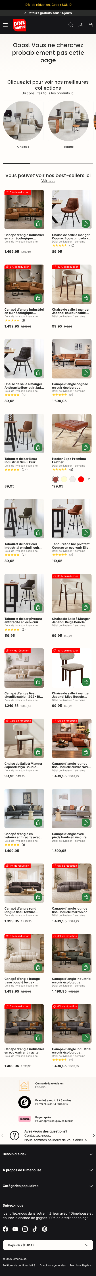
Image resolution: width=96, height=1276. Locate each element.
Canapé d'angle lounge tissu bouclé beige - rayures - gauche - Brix (22, 982)
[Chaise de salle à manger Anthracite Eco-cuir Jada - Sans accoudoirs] (24, 358)
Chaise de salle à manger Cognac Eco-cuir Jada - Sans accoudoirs (71, 238)
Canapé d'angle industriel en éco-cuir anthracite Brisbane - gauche (24, 1052)
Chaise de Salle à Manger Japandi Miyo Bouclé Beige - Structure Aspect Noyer (23, 769)
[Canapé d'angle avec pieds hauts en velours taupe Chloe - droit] (72, 808)
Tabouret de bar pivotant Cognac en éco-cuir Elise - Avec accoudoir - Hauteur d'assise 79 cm (71, 549)
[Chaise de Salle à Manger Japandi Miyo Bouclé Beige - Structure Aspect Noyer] (24, 738)
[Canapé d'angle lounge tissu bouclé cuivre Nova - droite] (72, 738)
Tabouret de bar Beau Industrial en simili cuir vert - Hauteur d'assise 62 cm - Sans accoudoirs (24, 549)
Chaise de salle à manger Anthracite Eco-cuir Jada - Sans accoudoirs (23, 387)
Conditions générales (53, 1265)
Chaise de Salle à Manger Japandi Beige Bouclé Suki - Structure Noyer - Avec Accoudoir (71, 624)
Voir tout (48, 180)
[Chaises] (23, 121)
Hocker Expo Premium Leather (69, 460)
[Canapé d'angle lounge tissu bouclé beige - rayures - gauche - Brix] (24, 953)
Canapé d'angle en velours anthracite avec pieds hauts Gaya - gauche (22, 839)
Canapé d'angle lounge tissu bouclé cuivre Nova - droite (71, 767)
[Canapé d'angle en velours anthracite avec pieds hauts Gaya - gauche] (24, 808)
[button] (91, 25)
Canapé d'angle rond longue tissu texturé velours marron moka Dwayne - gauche (20, 913)
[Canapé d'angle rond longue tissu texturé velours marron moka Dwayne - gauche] (24, 883)
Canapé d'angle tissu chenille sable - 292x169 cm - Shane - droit (23, 696)
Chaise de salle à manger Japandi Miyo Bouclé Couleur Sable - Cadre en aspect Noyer (71, 698)
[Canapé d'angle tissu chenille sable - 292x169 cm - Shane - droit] (24, 668)
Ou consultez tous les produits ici (48, 93)
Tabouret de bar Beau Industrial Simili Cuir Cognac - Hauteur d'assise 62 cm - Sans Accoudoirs (21, 465)
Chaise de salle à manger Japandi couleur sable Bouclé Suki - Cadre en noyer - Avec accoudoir (71, 314)
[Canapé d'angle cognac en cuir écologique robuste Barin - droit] (72, 358)
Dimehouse (19, 1258)
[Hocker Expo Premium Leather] (72, 433)
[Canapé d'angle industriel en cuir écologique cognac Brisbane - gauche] (24, 209)
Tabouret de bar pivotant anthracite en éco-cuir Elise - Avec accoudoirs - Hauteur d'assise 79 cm (23, 624)
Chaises (23, 147)
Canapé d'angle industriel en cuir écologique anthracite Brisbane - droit (71, 1054)
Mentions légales (80, 1265)
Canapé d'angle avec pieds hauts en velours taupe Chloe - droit (69, 837)
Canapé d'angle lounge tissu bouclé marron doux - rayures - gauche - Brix (71, 911)
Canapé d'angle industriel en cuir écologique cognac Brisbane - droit (24, 312)
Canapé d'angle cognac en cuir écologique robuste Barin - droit (70, 387)
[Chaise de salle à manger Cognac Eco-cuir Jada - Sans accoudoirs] (72, 209)
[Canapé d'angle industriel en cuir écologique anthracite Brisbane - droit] (72, 1023)
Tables (68, 147)
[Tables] (68, 121)
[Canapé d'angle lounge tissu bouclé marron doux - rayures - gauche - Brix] (72, 883)
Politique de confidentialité (19, 1265)
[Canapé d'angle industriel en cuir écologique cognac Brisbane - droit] (24, 284)
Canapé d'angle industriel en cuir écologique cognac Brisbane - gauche (24, 240)
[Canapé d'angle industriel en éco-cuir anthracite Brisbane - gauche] (24, 1023)
